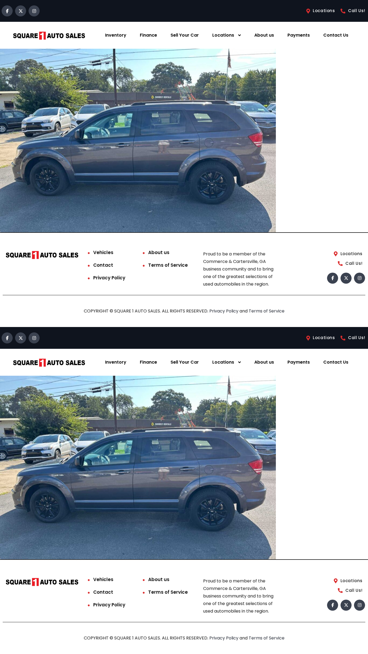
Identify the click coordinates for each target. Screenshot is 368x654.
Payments (298, 35)
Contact (103, 265)
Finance (148, 35)
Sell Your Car (185, 35)
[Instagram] (34, 10)
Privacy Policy (109, 278)
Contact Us (335, 35)
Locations (223, 35)
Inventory (115, 35)
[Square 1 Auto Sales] (49, 35)
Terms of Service (168, 265)
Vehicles (103, 252)
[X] (20, 10)
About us (264, 35)
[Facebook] (7, 10)
